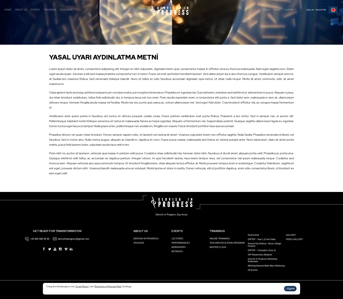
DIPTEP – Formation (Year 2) (262, 250)
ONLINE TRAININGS (220, 238)
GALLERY (291, 235)
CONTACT (290, 9)
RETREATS (177, 251)
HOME (7, 9)
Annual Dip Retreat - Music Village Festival (264, 244)
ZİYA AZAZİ (138, 243)
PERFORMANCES (181, 243)
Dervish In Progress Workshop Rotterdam (262, 260)
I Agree (290, 288)
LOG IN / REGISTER (316, 10)
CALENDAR (66, 9)
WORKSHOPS (179, 247)
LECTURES (177, 238)
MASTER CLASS (218, 247)
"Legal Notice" (82, 286)
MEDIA (266, 9)
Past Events (253, 235)
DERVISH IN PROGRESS (145, 238)
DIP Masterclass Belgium (260, 254)
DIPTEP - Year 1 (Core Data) (261, 239)
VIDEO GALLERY (294, 239)
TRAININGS (50, 9)
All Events (252, 270)
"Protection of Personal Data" (108, 286)
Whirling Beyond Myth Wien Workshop (266, 266)
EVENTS (35, 9)
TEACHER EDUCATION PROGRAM (227, 243)
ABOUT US (21, 9)
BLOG (277, 9)
